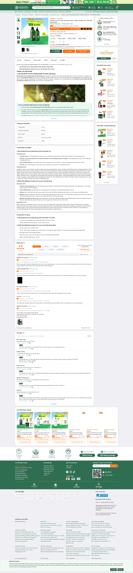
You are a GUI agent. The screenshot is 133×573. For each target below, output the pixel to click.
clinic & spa (61, 11)
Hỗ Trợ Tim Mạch (105, 523)
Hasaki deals (27, 11)
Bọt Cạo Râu (18, 535)
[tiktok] (74, 472)
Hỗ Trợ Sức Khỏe (95, 525)
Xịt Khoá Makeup (76, 535)
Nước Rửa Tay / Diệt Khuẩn (22, 537)
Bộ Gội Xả (93, 533)
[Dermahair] (55, 485)
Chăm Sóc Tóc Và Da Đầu (41, 14)
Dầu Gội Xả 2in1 (111, 532)
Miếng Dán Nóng (26, 535)
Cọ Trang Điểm (78, 541)
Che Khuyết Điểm (81, 533)
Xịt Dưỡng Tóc (95, 537)
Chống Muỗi (33, 537)
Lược (105, 539)
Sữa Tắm (17, 548)
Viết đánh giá (84, 249)
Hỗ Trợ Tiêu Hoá (95, 523)
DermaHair (68, 11)
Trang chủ (17, 14)
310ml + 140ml (61, 38)
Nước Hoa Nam (52, 523)
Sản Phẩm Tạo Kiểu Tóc (97, 539)
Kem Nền (73, 532)
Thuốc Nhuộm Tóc (104, 537)
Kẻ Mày (83, 535)
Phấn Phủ (68, 535)
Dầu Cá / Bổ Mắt (95, 527)
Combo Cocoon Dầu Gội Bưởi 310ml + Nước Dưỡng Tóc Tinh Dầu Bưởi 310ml (80, 14)
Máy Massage (44, 549)
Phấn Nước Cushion (71, 533)
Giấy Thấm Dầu (70, 543)
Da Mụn (74, 549)
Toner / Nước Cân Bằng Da (47, 535)
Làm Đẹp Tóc (101, 548)
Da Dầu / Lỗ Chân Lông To (72, 548)
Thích (27, 343)
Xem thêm (72, 48)
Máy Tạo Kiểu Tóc (96, 541)
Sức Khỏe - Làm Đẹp (27, 14)
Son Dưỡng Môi (80, 537)
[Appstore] (107, 472)
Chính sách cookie (25, 566)
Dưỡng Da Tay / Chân (26, 549)
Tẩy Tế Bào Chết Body (32, 548)
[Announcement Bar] (66, 2)
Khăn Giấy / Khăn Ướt (28, 532)
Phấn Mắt (68, 537)
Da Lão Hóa (69, 549)
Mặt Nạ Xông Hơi (35, 535)
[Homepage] (22, 7)
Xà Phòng (22, 548)
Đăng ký (113, 466)
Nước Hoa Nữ (44, 523)
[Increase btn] (63, 42)
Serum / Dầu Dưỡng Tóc (108, 535)
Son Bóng (81, 539)
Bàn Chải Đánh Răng (71, 523)
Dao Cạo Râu (33, 533)
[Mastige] (99, 485)
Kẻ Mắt (87, 535)
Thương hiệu (41, 11)
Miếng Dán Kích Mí (96, 553)
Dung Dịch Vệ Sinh (19, 539)
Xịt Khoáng (43, 537)
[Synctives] (76, 485)
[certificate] (107, 495)
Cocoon (59, 18)
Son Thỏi (76, 539)
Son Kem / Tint (69, 539)
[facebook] (67, 472)
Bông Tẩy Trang (70, 541)
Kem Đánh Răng (81, 523)
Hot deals (35, 11)
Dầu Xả (98, 532)
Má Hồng (88, 533)
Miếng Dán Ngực (29, 539)
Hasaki (62, 64)
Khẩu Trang (60, 548)
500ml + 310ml (71, 38)
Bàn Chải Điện (78, 527)
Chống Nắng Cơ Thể (20, 551)
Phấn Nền (78, 532)
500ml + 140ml (82, 38)
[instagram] (71, 472)
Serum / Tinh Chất (59, 535)
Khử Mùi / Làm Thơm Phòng (22, 533)
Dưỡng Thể (18, 549)
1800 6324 (87, 455)
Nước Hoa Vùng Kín (45, 527)
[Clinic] (34, 485)
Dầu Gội (93, 532)
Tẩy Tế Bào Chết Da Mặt (47, 533)
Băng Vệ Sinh (18, 532)
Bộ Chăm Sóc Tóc (54, 14)
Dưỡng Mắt (55, 539)
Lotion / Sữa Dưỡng (52, 537)
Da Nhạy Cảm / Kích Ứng (83, 549)
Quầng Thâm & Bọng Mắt (72, 555)
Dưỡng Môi (62, 539)
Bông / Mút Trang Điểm (21, 541)
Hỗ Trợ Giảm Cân (110, 548)
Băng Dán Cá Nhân (45, 548)
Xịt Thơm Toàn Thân (46, 525)
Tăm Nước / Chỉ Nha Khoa (81, 525)
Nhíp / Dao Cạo (105, 553)
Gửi (89, 336)
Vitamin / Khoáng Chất (97, 549)
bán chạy (55, 11)
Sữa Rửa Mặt (52, 532)
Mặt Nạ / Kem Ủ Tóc (96, 535)
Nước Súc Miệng (70, 525)
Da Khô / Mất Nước (85, 548)
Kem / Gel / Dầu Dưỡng (46, 539)
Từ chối (113, 569)
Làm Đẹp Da (94, 548)
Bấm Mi (101, 551)
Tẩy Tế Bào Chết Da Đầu (103, 533)
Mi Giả (105, 551)
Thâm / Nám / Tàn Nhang (72, 553)
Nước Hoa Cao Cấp (56, 525)
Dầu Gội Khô (103, 532)
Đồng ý (120, 569)
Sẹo (80, 555)
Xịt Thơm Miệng (70, 527)
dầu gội (51, 76)
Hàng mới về (49, 11)
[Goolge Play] (107, 475)
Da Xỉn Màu (82, 551)
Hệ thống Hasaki (107, 455)
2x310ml (53, 38)
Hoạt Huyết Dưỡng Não (106, 527)
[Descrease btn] (56, 42)
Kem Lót (68, 532)
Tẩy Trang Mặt (44, 532)
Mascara (73, 537)
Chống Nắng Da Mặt (46, 541)
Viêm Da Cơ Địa (86, 555)
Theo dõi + (104, 58)
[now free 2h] (53, 18)
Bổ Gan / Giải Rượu (105, 525)
